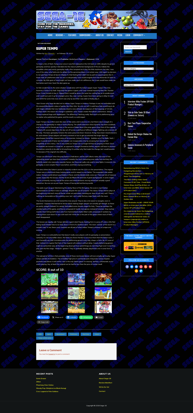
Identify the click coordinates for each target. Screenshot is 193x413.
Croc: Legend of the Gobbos (47, 391)
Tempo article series (44, 338)
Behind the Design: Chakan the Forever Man (140, 135)
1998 (40, 334)
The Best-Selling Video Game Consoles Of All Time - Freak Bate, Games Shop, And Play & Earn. (137, 182)
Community (138, 35)
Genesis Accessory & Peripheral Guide (140, 146)
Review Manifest (105, 383)
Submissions (84, 35)
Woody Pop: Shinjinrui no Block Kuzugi (51, 388)
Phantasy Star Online (44, 385)
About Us (100, 35)
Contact (110, 35)
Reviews (59, 35)
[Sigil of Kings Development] (148, 247)
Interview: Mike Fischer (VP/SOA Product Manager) (141, 103)
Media (119, 35)
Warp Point (142, 244)
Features (72, 35)
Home (50, 35)
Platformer (73, 334)
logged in (51, 354)
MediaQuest (61, 334)
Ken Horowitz (50, 53)
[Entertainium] (129, 247)
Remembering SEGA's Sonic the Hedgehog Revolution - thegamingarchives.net (136, 171)
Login (127, 35)
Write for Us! (104, 387)
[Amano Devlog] (138, 247)
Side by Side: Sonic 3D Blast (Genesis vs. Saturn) (139, 114)
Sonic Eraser (41, 378)
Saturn (97, 334)
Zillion (38, 382)
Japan (49, 334)
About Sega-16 (105, 378)
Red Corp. (86, 334)
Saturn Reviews (44, 43)
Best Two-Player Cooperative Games (139, 125)
